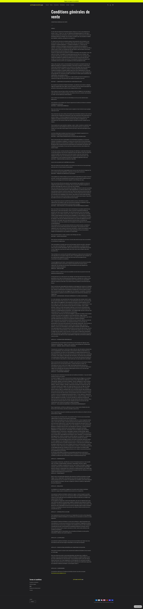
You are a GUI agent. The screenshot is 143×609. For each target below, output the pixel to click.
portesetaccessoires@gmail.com (59, 573)
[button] (108, 5)
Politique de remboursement (35, 588)
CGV (30, 586)
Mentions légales (33, 584)
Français (32, 601)
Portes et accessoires (99, 602)
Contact (31, 590)
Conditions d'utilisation (34, 582)
